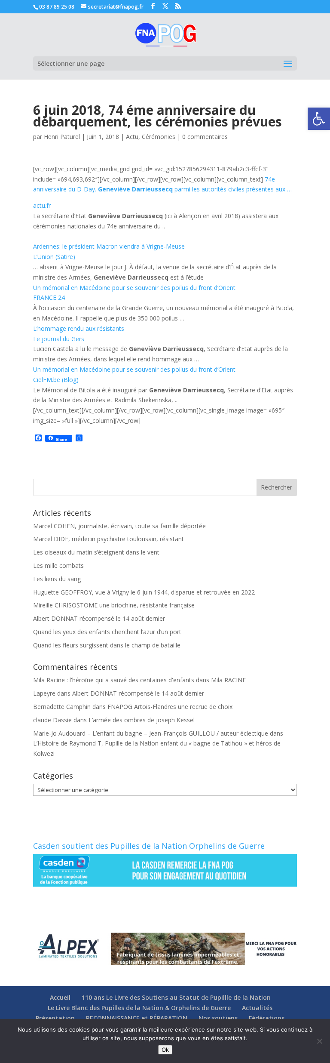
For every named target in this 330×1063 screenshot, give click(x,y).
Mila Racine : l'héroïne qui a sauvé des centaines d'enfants (113, 680)
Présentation (55, 1018)
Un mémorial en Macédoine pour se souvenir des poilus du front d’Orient (134, 287)
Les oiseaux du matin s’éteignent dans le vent (96, 552)
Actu (132, 136)
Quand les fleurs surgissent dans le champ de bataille (106, 645)
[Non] (319, 1041)
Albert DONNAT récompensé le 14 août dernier (99, 618)
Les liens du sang (57, 579)
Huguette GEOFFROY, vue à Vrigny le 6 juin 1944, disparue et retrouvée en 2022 (144, 592)
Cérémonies (158, 136)
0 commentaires (205, 136)
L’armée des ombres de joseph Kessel (142, 720)
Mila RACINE (228, 680)
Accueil (60, 997)
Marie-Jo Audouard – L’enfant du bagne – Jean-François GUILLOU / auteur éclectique (150, 733)
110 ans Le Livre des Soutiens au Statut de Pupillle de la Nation (176, 997)
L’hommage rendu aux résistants (78, 328)
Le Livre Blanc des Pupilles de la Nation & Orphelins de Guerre (139, 1008)
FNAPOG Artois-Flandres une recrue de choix (169, 707)
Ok (165, 1049)
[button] (319, 119)
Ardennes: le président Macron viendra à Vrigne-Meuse (109, 246)
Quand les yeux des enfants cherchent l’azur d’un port (107, 632)
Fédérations (266, 1018)
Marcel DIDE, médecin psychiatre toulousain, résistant (108, 539)
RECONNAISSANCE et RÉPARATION (136, 1018)
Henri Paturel (62, 136)
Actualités (257, 1008)
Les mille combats (58, 565)
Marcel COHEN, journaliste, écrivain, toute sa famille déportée (119, 526)
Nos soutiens (218, 1018)
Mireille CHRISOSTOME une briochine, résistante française (114, 605)
